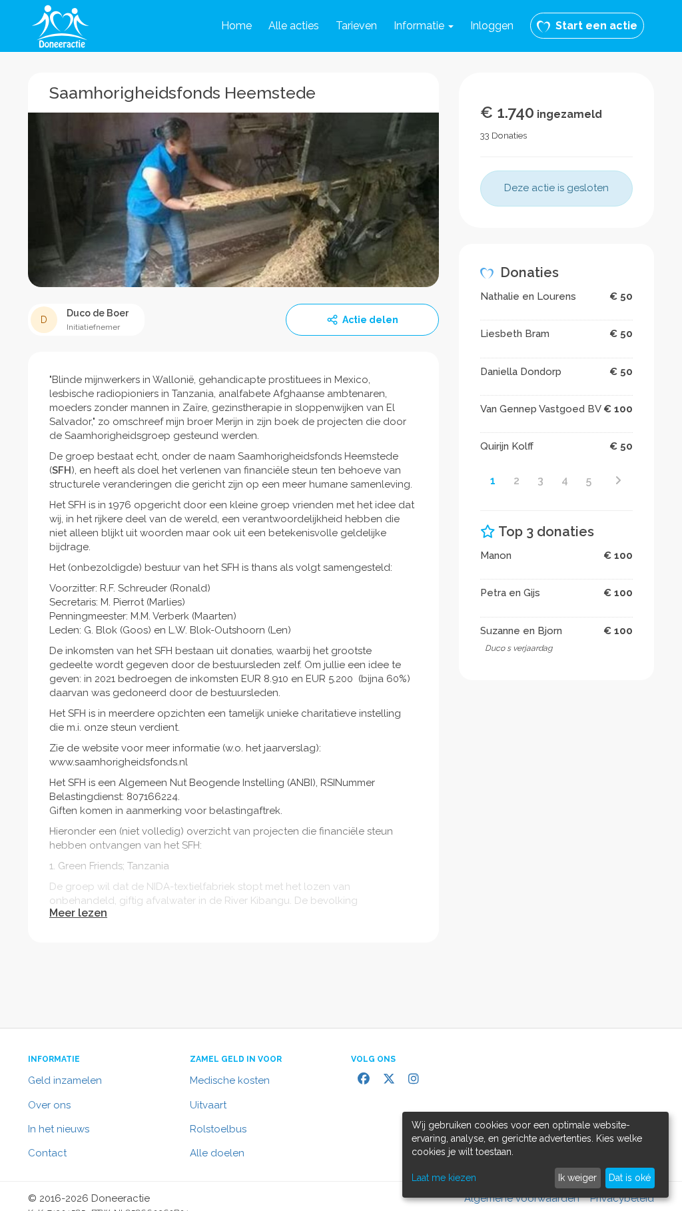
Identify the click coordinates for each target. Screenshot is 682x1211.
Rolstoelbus (218, 1129)
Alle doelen (217, 1153)
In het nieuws (58, 1129)
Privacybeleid (622, 1198)
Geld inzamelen (65, 1080)
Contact (47, 1153)
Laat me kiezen (444, 1177)
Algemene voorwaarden (521, 1198)
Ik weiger (577, 1177)
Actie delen (370, 319)
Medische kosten (230, 1080)
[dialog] (535, 1155)
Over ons (49, 1105)
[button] (424, 26)
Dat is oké (630, 1177)
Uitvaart (208, 1105)
